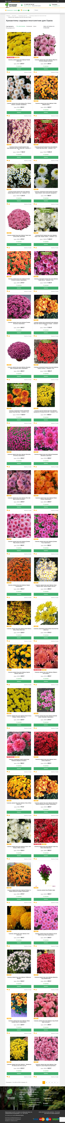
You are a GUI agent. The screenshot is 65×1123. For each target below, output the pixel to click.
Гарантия (22, 1099)
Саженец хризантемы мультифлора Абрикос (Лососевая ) (46, 673)
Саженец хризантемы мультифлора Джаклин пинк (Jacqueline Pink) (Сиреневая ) (19, 368)
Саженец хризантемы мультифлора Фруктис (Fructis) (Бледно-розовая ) (46, 60)
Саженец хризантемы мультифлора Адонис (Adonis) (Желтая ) (19, 673)
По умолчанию (21, 26)
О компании (22, 1089)
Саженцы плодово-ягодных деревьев (34, 1099)
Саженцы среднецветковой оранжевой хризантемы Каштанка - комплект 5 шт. (19, 411)
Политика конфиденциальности (13, 1117)
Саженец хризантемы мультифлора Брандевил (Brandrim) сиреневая (46, 455)
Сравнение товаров (12, 10)
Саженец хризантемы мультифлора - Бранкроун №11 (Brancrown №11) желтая (19, 1065)
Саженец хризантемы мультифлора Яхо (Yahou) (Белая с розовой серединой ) (19, 104)
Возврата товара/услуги (11, 1120)
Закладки (25, 10)
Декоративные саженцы (33, 1095)
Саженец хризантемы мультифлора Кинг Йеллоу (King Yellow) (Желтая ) (19, 629)
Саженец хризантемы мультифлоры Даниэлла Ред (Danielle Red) (46, 978)
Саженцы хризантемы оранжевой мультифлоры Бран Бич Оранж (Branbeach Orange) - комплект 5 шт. (46, 323)
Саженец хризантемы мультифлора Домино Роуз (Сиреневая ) (46, 542)
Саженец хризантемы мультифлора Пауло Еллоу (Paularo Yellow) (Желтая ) (19, 716)
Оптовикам (22, 1101)
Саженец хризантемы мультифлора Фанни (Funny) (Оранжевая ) (46, 499)
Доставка (22, 1094)
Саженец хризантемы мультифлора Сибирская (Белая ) (19, 978)
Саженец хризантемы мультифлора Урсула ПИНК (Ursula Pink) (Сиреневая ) (46, 934)
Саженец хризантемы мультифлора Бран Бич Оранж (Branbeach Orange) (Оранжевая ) (46, 804)
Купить (19, 112)
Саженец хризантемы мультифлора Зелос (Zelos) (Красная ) (46, 760)
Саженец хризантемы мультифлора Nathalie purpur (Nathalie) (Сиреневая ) (46, 716)
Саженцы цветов (34, 1092)
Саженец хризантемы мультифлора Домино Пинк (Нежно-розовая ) (19, 542)
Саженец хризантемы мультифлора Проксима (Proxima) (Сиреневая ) (19, 455)
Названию (29, 26)
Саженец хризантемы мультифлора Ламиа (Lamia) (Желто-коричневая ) (19, 1021)
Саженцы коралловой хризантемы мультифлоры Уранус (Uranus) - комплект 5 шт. (46, 368)
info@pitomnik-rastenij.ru (50, 1105)
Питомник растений (10, 1115)
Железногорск (16, 1)
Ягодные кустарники (35, 1102)
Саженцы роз (32, 1089)
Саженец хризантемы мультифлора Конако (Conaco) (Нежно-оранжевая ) (19, 279)
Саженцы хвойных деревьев (34, 1105)
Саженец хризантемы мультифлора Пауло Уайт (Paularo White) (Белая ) (19, 847)
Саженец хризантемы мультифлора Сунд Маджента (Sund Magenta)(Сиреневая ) (46, 1065)
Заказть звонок (27, 5)
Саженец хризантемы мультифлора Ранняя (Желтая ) (19, 60)
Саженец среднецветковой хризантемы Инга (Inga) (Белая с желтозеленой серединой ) (46, 192)
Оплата (21, 1092)
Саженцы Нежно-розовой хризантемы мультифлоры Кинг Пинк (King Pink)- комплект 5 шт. (19, 148)
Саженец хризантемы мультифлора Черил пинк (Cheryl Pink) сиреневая (19, 236)
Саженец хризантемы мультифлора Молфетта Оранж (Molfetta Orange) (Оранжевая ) (19, 891)
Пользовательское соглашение (13, 1119)
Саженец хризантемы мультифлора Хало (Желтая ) (19, 934)
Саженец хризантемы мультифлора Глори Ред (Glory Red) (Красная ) (46, 847)
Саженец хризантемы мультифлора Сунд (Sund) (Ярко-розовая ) (46, 1021)
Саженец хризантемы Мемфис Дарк (46, 890)
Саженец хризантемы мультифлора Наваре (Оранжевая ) (19, 586)
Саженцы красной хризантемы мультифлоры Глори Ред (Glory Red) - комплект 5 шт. (46, 148)
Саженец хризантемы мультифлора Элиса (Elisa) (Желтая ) (19, 804)
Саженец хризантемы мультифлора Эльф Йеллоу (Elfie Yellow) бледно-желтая (46, 586)
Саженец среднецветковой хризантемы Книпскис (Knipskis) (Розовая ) (19, 760)
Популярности (10, 28)
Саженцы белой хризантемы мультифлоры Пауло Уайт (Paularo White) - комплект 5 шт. (46, 236)
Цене (34, 26)
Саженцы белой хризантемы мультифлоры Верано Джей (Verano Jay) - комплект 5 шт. (19, 192)
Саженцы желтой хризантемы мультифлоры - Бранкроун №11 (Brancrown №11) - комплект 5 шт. (46, 411)
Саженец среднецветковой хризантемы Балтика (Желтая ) (46, 629)
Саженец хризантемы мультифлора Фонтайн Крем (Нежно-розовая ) (19, 499)
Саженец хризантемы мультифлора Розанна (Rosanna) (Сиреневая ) (19, 323)
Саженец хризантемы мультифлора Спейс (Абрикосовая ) (46, 104)
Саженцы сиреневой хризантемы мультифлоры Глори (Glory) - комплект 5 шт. (46, 279)
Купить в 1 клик (27, 72)
